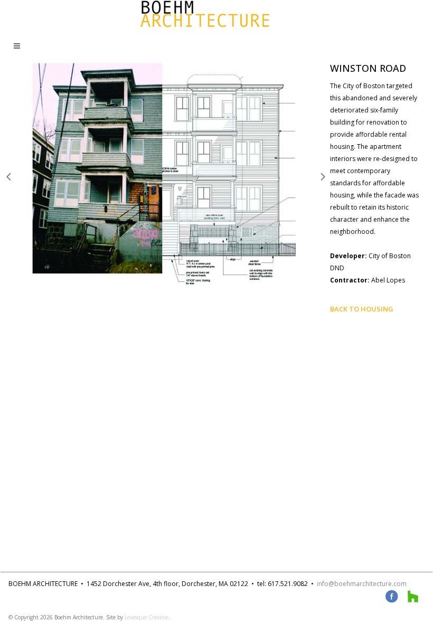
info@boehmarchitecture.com (362, 583)
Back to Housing (361, 309)
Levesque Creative (146, 617)
